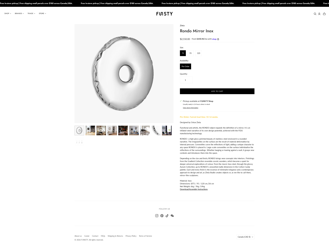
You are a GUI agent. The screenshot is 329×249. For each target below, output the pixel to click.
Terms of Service (145, 236)
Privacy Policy (131, 236)
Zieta (182, 25)
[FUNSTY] (164, 13)
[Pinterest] (161, 215)
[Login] (319, 13)
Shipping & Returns (115, 236)
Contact (95, 236)
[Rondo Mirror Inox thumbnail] (79, 130)
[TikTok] (167, 215)
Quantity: (184, 74)
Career (86, 236)
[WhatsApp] (172, 215)
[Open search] (315, 14)
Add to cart (217, 91)
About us (78, 236)
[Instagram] (156, 215)
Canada (244, 237)
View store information (190, 108)
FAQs (103, 236)
